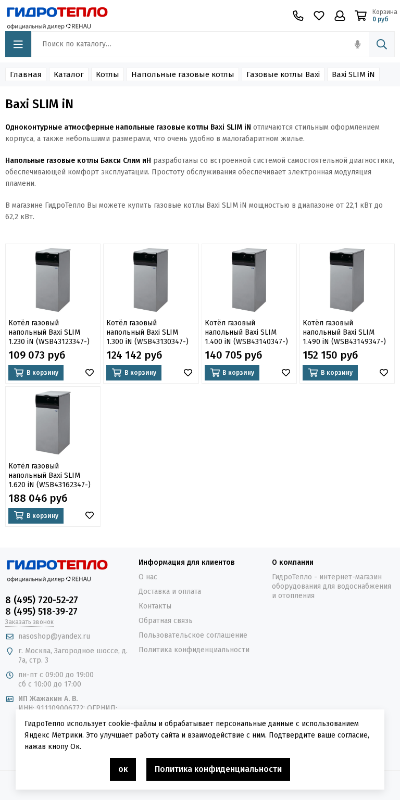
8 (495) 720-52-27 (41, 600)
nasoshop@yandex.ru (54, 636)
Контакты (155, 606)
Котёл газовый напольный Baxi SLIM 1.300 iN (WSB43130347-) (147, 332)
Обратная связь (166, 620)
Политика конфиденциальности (194, 649)
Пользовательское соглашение (193, 635)
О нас (148, 577)
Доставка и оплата (170, 591)
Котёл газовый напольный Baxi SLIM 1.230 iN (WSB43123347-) (49, 332)
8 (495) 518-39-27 (41, 611)
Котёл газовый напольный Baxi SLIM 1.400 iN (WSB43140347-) (246, 332)
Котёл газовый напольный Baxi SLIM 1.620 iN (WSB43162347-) (49, 475)
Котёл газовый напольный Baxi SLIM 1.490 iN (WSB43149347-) (344, 332)
